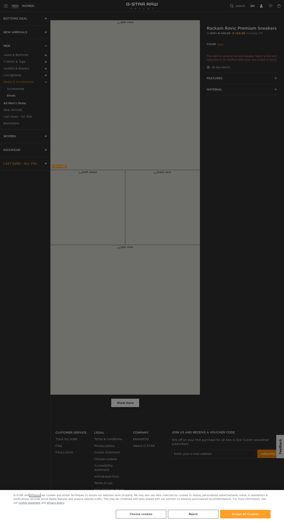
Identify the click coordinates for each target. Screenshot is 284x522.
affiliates (35, 495)
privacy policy (55, 502)
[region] (142, 506)
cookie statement (29, 502)
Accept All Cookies (245, 514)
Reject (193, 514)
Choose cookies (141, 514)
